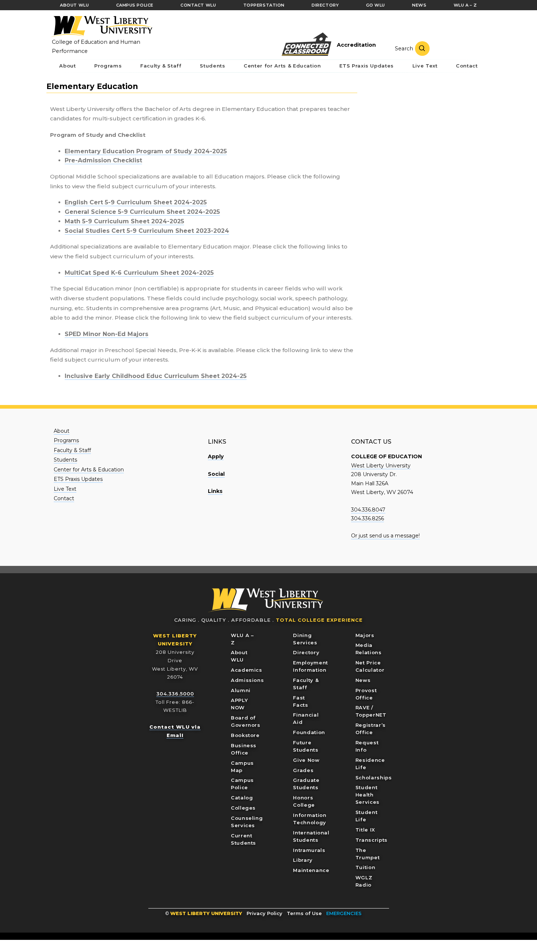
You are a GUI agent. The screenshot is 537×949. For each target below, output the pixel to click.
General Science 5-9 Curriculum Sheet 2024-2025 (142, 211)
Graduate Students (306, 783)
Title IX (365, 830)
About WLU (239, 656)
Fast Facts (300, 701)
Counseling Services (247, 821)
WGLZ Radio (364, 881)
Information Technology (309, 818)
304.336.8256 (367, 518)
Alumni (241, 690)
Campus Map (242, 766)
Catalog (242, 798)
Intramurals (309, 850)
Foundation (309, 732)
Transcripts (371, 840)
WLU (266, 600)
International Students (311, 836)
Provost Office (366, 694)
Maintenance (311, 870)
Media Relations (368, 648)
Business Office (243, 749)
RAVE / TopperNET (370, 711)
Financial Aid (306, 718)
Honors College (304, 801)
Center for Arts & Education (89, 469)
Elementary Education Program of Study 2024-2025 (146, 151)
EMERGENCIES (344, 913)
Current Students (243, 839)
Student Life (366, 815)
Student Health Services (367, 794)
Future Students (305, 746)
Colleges (243, 808)
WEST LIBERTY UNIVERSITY (206, 913)
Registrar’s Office (370, 728)
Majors (364, 635)
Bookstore (245, 735)
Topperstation (264, 5)
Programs (66, 440)
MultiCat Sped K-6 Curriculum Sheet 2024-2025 (139, 272)
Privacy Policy (264, 913)
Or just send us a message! (385, 535)
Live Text (65, 489)
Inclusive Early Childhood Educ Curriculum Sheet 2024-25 (156, 376)
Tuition (365, 867)
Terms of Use (304, 913)
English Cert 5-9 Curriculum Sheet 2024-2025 (136, 202)
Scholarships (373, 777)
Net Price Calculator (370, 666)
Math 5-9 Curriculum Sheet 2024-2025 (124, 221)
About (61, 431)
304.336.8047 (368, 509)
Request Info (367, 746)
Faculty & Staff (72, 450)
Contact (64, 498)
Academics (246, 670)
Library (303, 860)
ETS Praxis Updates (78, 479)
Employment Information (310, 666)
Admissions (247, 680)
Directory (306, 652)
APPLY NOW (239, 703)
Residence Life (370, 763)
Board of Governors (245, 721)
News (363, 680)
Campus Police (242, 783)
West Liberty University (101, 27)
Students (65, 459)
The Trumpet (367, 853)
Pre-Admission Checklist (103, 160)
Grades (303, 770)
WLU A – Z (242, 638)
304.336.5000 (175, 694)
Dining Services (305, 638)
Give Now (306, 760)
